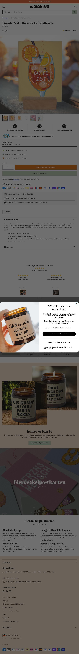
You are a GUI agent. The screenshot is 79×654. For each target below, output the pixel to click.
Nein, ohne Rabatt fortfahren (59, 342)
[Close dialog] (77, 304)
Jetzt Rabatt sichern (59, 334)
